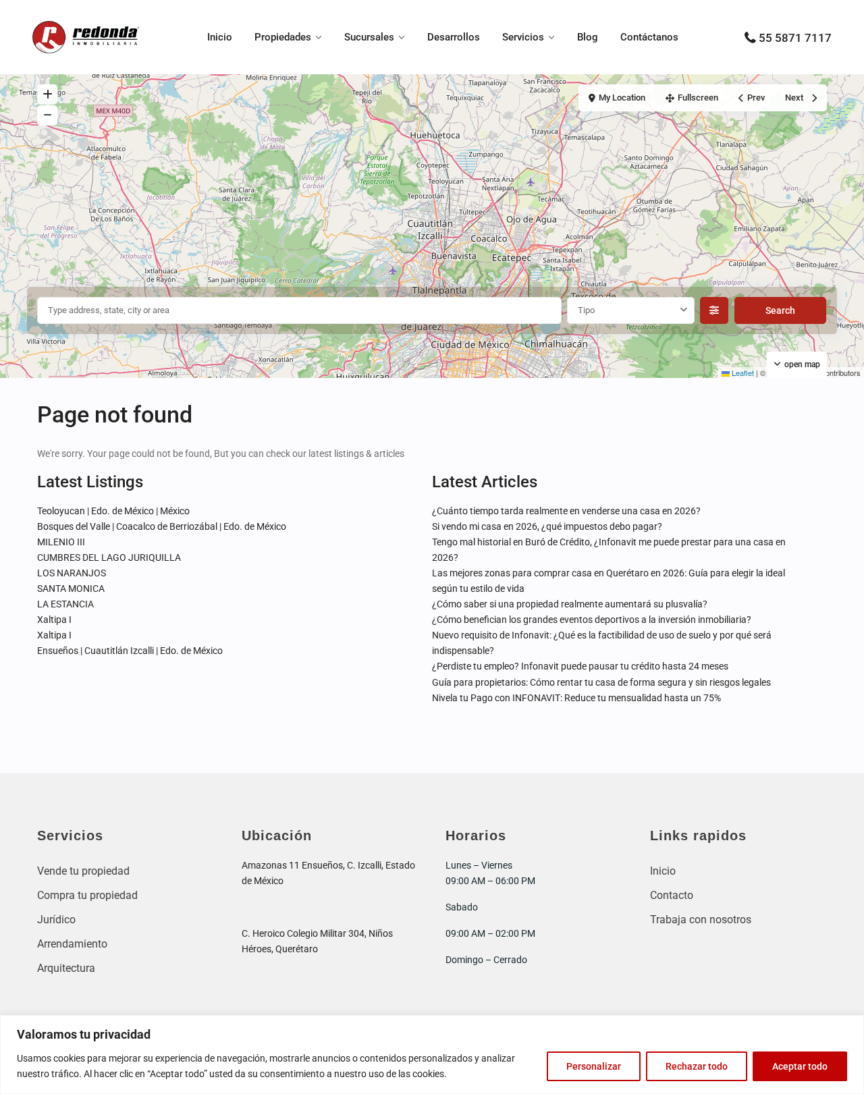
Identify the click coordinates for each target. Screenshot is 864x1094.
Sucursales (369, 37)
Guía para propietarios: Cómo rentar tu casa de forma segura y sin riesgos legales (601, 682)
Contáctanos (649, 37)
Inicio (219, 37)
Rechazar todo (697, 1066)
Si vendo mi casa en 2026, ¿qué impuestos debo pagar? (547, 526)
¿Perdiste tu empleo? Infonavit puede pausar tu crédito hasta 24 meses (580, 666)
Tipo (586, 310)
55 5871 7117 (795, 38)
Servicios (523, 37)
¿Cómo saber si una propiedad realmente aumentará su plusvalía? (569, 604)
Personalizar (593, 1066)
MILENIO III (61, 542)
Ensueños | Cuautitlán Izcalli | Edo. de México (130, 650)
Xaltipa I (54, 619)
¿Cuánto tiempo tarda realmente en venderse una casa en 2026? (566, 510)
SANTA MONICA (71, 588)
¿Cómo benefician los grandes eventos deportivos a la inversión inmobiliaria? (591, 619)
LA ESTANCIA (65, 604)
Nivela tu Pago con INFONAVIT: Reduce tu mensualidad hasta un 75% (576, 697)
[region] (432, 1054)
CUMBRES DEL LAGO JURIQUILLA (109, 557)
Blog (587, 37)
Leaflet (742, 372)
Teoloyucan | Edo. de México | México (113, 510)
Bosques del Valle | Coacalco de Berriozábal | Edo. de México (161, 526)
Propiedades (282, 37)
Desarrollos (453, 37)
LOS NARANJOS (71, 573)
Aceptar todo (800, 1066)
